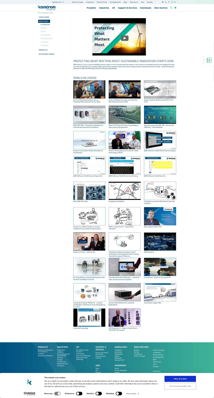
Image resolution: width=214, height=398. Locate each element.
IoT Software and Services (82, 351)
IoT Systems (80, 354)
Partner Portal (102, 2)
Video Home (44, 17)
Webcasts (118, 358)
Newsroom (134, 2)
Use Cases (118, 352)
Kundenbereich (115, 2)
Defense (44, 28)
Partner (136, 352)
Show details (131, 394)
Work (97, 368)
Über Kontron (161, 7)
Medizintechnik (62, 364)
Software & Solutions (45, 356)
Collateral (118, 350)
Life (97, 370)
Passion (98, 372)
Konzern (137, 350)
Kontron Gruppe (77, 2)
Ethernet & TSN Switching (81, 358)
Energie (43, 31)
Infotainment (46, 35)
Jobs (142, 2)
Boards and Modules (83, 356)
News (117, 368)
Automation (45, 24)
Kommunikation (46, 38)
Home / (40, 12)
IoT (113, 7)
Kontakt (149, 2)
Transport (45, 45)
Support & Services (127, 7)
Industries (104, 7)
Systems (41, 354)
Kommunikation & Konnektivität (63, 355)
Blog (125, 2)
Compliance (138, 354)
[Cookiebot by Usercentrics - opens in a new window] (29, 393)
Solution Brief (119, 360)
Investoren (90, 2)
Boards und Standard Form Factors (45, 351)
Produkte (91, 7)
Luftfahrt (44, 42)
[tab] (54, 21)
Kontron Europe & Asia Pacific (102, 353)
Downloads (145, 7)
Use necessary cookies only (180, 386)
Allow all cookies (180, 379)
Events (117, 372)
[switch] (79, 393)
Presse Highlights (121, 370)
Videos (117, 356)
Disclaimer (156, 371)
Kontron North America (101, 357)
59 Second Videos (46, 54)
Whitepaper (119, 354)
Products (43, 50)
